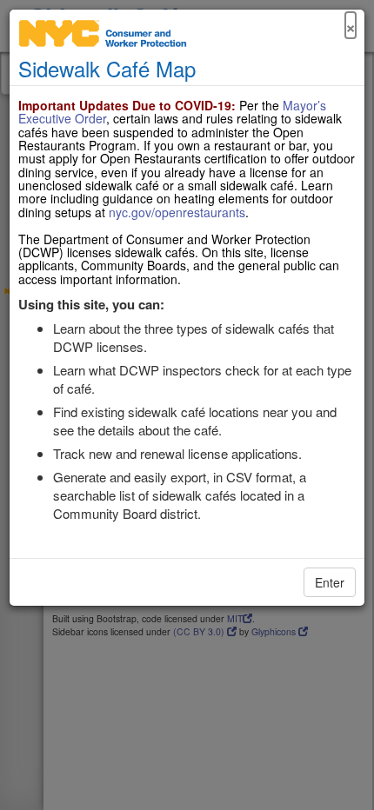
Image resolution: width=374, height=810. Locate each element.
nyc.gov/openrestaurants (177, 212)
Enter (329, 582)
